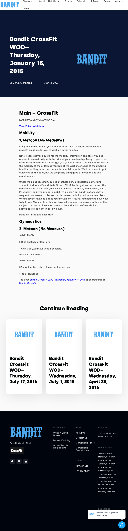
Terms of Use (82, 466)
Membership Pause (85, 443)
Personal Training (61, 440)
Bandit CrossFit (28, 283)
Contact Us (81, 438)
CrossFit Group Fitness (60, 434)
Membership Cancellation (82, 449)
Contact (26, 8)
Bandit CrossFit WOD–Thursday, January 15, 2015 (57, 279)
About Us (80, 433)
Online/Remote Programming (60, 446)
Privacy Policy (83, 471)
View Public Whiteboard (32, 126)
